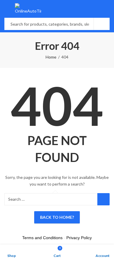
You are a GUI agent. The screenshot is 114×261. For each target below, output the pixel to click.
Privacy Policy (79, 237)
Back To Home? (57, 217)
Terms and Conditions (42, 237)
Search (102, 24)
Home (51, 56)
